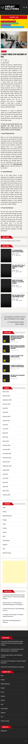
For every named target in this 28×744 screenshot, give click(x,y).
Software (5, 544)
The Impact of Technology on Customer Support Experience (17, 366)
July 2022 (5, 474)
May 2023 (5, 433)
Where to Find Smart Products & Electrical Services (18, 281)
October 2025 (6, 395)
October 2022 (6, 461)
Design (4, 511)
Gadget (4, 51)
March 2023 (6, 441)
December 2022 (7, 453)
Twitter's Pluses (5, 25)
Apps (4, 507)
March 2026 (6, 391)
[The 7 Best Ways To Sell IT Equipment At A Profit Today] (6, 270)
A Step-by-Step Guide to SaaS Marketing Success (16, 356)
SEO (4, 536)
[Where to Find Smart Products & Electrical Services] (6, 285)
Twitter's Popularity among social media (12, 27)
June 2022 (5, 478)
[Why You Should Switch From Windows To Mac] (6, 300)
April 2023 (5, 437)
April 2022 (5, 486)
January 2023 (6, 449)
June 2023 (5, 428)
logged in (9, 240)
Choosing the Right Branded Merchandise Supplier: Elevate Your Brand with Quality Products (17, 337)
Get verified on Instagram (8, 21)
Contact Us (4, 730)
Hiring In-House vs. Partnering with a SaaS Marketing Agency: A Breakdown (17, 347)
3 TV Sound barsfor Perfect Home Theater (17, 251)
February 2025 (6, 404)
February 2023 (6, 445)
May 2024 (5, 408)
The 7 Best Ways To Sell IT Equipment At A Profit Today (18, 266)
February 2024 (6, 416)
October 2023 (6, 420)
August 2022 (6, 470)
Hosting (5, 528)
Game (4, 524)
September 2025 (7, 400)
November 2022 (7, 457)
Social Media (6, 540)
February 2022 (6, 494)
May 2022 (5, 482)
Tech (4, 548)
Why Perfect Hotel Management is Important (17, 375)
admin (5, 59)
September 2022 (7, 466)
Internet (5, 532)
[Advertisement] (15, 572)
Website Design (7, 553)
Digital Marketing (7, 515)
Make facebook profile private (9, 23)
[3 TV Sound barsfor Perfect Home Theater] (6, 255)
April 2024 (5, 412)
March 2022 (6, 490)
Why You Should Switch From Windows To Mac (18, 296)
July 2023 (5, 424)
